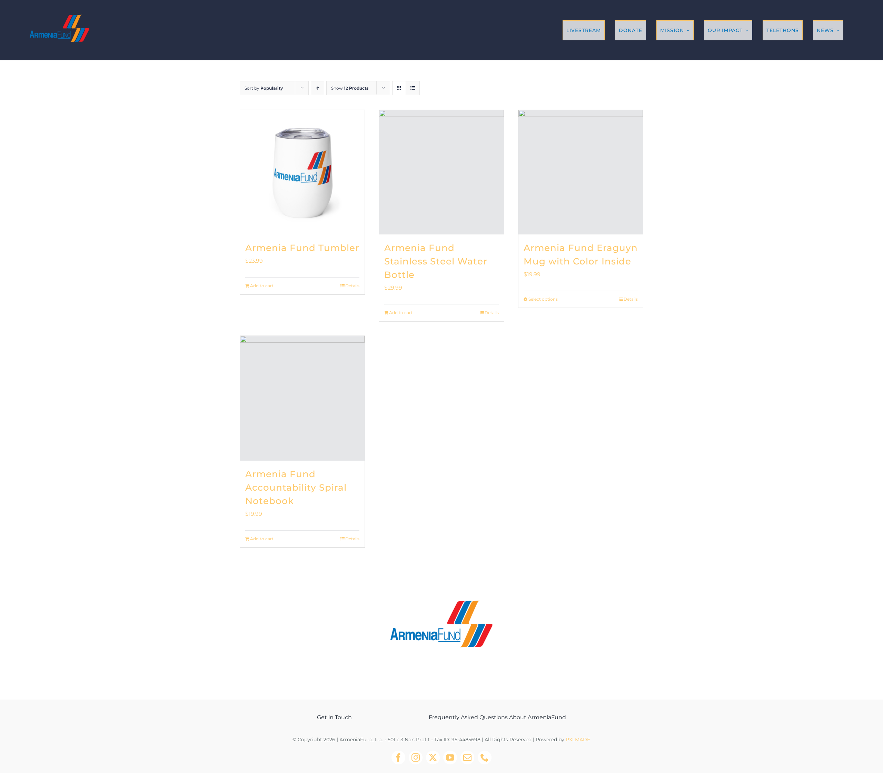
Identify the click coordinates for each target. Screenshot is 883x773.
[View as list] (412, 88)
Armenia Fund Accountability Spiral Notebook (296, 487)
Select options (543, 299)
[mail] (467, 757)
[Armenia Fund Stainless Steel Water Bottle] (441, 172)
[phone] (485, 757)
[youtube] (450, 757)
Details (352, 285)
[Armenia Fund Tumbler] (302, 172)
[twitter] (433, 757)
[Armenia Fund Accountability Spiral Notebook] (302, 398)
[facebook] (398, 757)
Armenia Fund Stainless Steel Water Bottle (435, 261)
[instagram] (416, 757)
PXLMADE (578, 739)
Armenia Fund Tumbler (302, 247)
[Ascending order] (317, 88)
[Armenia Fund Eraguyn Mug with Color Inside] (580, 172)
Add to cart (262, 285)
